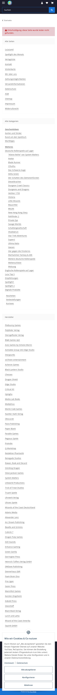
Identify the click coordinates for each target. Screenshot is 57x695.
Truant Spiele (11, 492)
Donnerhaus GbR (12, 571)
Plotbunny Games (13, 325)
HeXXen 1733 (14, 193)
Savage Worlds (14, 224)
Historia (11, 197)
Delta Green (13, 174)
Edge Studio (10, 384)
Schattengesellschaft (17, 228)
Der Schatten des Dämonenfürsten (23, 177)
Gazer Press (10, 586)
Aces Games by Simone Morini (18, 345)
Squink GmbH (11, 625)
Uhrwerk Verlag (12, 497)
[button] (42, 3)
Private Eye (13, 220)
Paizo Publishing (12, 423)
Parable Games (11, 433)
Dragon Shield (11, 379)
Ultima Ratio (13, 243)
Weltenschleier (14, 262)
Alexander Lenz (12, 517)
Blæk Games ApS (12, 340)
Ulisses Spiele (11, 502)
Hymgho (8, 394)
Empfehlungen (11, 278)
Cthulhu (11, 166)
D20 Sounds (10, 542)
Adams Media (11, 512)
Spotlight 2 (10, 286)
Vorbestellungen (13, 299)
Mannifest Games (13, 591)
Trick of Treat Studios (14, 487)
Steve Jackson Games (14, 473)
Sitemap (8, 98)
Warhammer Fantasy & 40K (20, 255)
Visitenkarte (10, 69)
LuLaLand (9, 49)
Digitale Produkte (12, 289)
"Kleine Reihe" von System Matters (23, 154)
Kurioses (10, 303)
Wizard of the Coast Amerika (17, 620)
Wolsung (12, 266)
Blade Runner (14, 162)
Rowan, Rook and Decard (16, 463)
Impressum (9, 663)
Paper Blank (10, 428)
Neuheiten (11, 295)
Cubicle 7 (9, 532)
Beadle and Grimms (14, 527)
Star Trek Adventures (17, 235)
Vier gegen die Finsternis (19, 251)
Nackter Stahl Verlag (14, 414)
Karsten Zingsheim (13, 596)
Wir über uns (11, 74)
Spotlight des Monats (14, 54)
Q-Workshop (10, 448)
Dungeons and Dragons (18, 189)
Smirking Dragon (12, 468)
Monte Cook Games (13, 409)
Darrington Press (12, 556)
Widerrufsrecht (12, 108)
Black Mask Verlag (13, 611)
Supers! (11, 239)
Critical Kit (9, 389)
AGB (7, 93)
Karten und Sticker (13, 133)
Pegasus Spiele (11, 438)
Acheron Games (12, 364)
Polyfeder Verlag (12, 330)
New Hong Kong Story (17, 212)
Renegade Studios (13, 458)
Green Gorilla (11, 551)
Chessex (8, 374)
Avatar (11, 158)
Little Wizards (14, 201)
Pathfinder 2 (13, 216)
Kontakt (8, 64)
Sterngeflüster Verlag (14, 335)
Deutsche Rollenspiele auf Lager (19, 150)
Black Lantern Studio (14, 369)
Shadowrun (13, 232)
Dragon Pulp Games (14, 537)
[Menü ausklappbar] (3, 1)
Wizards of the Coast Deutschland (20, 507)
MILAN (11, 208)
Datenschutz (22, 663)
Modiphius (10, 404)
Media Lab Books (12, 399)
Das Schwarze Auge (17, 170)
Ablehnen (28, 685)
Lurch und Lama (12, 615)
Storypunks (10, 354)
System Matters (12, 478)
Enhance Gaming (12, 547)
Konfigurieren (28, 677)
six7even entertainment (15, 359)
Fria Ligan (9, 581)
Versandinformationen (15, 84)
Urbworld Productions (15, 483)
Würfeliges (10, 141)
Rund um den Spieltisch (15, 137)
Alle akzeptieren (28, 670)
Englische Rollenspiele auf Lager (19, 270)
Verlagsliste (10, 59)
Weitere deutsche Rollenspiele (21, 259)
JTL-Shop (33, 691)
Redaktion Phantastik (14, 453)
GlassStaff (9, 606)
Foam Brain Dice (12, 576)
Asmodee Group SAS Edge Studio (19, 350)
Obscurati (9, 419)
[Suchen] (52, 10)
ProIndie (8, 443)
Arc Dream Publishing (14, 522)
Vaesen (11, 247)
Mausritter (13, 204)
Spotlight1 (9, 282)
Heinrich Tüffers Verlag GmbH (18, 561)
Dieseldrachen (14, 181)
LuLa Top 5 (10, 274)
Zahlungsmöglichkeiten (15, 79)
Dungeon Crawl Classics (18, 185)
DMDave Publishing (13, 566)
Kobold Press (11, 601)
